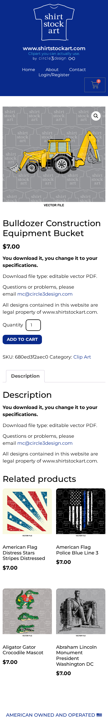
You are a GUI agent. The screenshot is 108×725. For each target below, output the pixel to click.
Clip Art (82, 357)
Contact (77, 69)
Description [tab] (25, 376)
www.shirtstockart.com (54, 48)
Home (28, 69)
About (52, 69)
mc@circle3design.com (45, 294)
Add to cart (22, 339)
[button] (96, 116)
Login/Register (54, 74)
